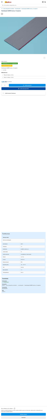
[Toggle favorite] (44, 58)
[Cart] (45, 2)
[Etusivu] (1, 8)
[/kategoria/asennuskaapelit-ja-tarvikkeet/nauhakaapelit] (2, 14)
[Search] (23, 5)
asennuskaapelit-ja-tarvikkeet (11, 285)
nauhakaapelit (20, 285)
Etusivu (3, 285)
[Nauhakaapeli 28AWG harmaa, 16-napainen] (23, 35)
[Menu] (2, 2)
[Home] (7, 2)
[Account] (43, 2)
